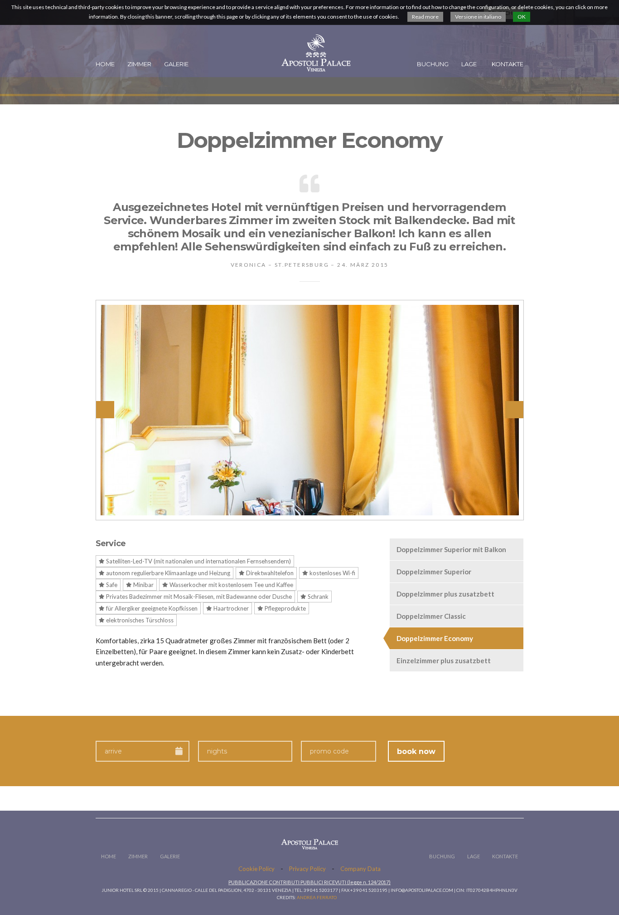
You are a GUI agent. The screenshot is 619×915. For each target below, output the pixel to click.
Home (105, 64)
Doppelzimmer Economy (435, 638)
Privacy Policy (307, 868)
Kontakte (507, 64)
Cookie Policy (256, 868)
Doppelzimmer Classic (431, 616)
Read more (425, 16)
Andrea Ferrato (317, 897)
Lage (469, 64)
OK (521, 16)
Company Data (360, 868)
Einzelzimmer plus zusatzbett (444, 660)
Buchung (433, 64)
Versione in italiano (478, 16)
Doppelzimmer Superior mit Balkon (451, 549)
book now (416, 751)
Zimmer (139, 64)
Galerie (176, 64)
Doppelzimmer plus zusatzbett (445, 594)
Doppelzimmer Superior (434, 572)
